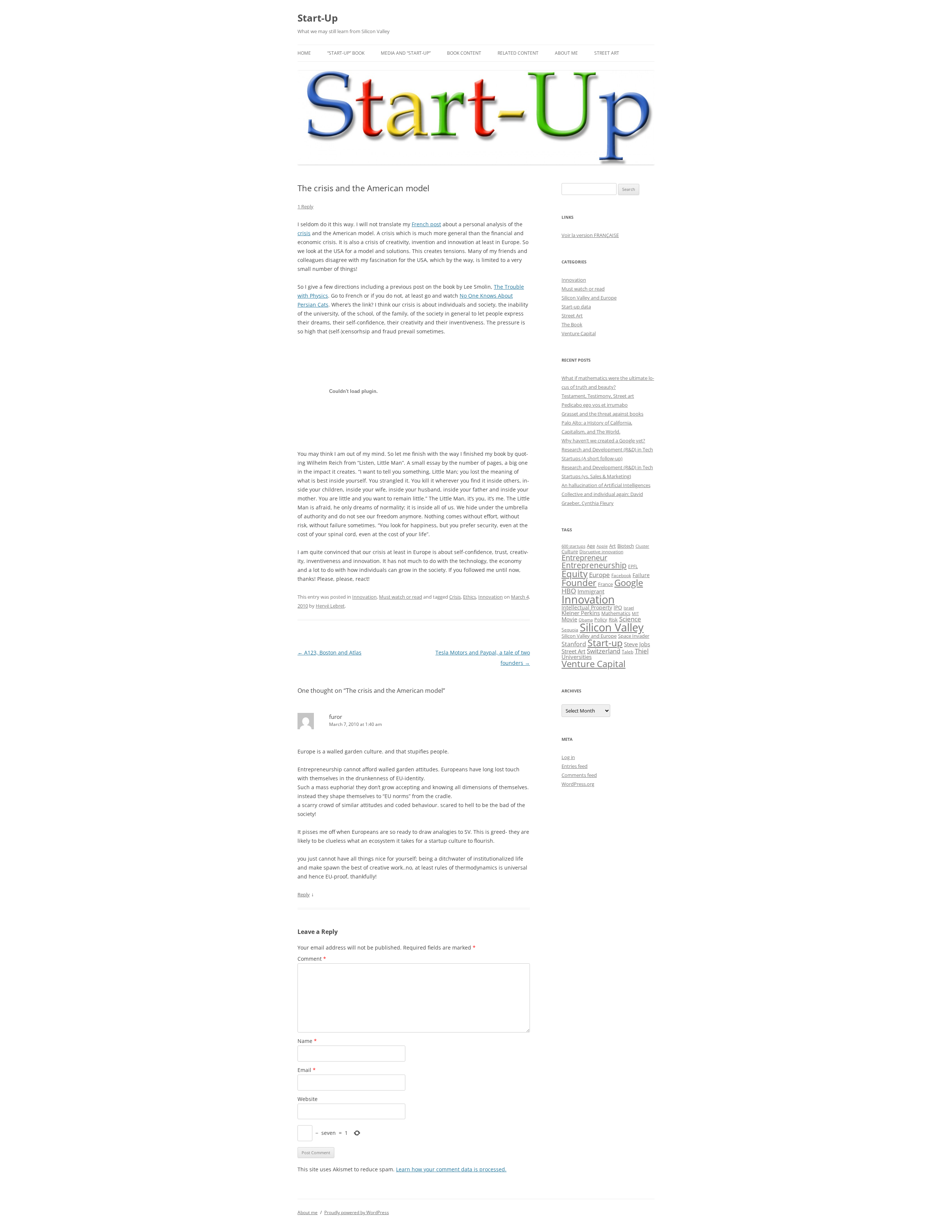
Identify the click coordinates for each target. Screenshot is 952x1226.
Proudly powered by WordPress (356, 1212)
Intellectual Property (587, 607)
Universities (577, 656)
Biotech (625, 545)
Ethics (469, 596)
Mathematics (615, 613)
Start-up (605, 643)
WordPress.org (578, 784)
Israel (629, 608)
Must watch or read (400, 596)
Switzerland (603, 650)
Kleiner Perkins (581, 613)
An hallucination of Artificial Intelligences (606, 485)
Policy (600, 619)
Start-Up (318, 18)
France (605, 584)
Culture (570, 551)
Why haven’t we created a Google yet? (603, 440)
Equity (575, 573)
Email (307, 1069)
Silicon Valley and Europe (589, 297)
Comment (312, 958)
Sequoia (570, 630)
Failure (641, 575)
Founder (579, 582)
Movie (569, 619)
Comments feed (579, 775)
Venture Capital (579, 333)
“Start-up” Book (345, 53)
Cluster (642, 546)
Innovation (364, 596)
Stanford (574, 644)
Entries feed (575, 766)
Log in (568, 757)
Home (304, 53)
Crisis (455, 596)
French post (426, 224)
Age (591, 546)
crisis (304, 233)
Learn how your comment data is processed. (451, 1169)
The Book (572, 324)
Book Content (464, 53)
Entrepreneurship (594, 565)
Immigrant (591, 591)
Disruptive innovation (601, 551)
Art (612, 545)
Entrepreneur (584, 558)
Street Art (606, 53)
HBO (569, 590)
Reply (304, 894)
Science (630, 619)
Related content (518, 53)
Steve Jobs (637, 644)
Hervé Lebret (330, 605)
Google (628, 583)
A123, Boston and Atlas (329, 652)
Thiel (642, 651)
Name (307, 1040)
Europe (599, 574)
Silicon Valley (612, 627)
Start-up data (576, 306)
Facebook (621, 575)
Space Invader (633, 636)
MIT (635, 613)
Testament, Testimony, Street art (598, 396)
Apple (602, 546)
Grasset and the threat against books (602, 413)
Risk (613, 620)
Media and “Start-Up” (406, 53)
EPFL (633, 566)
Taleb (627, 651)
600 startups (573, 546)
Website (308, 1098)
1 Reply (305, 206)
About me (566, 53)
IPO (618, 607)
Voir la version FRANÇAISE (590, 235)
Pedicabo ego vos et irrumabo (595, 404)
